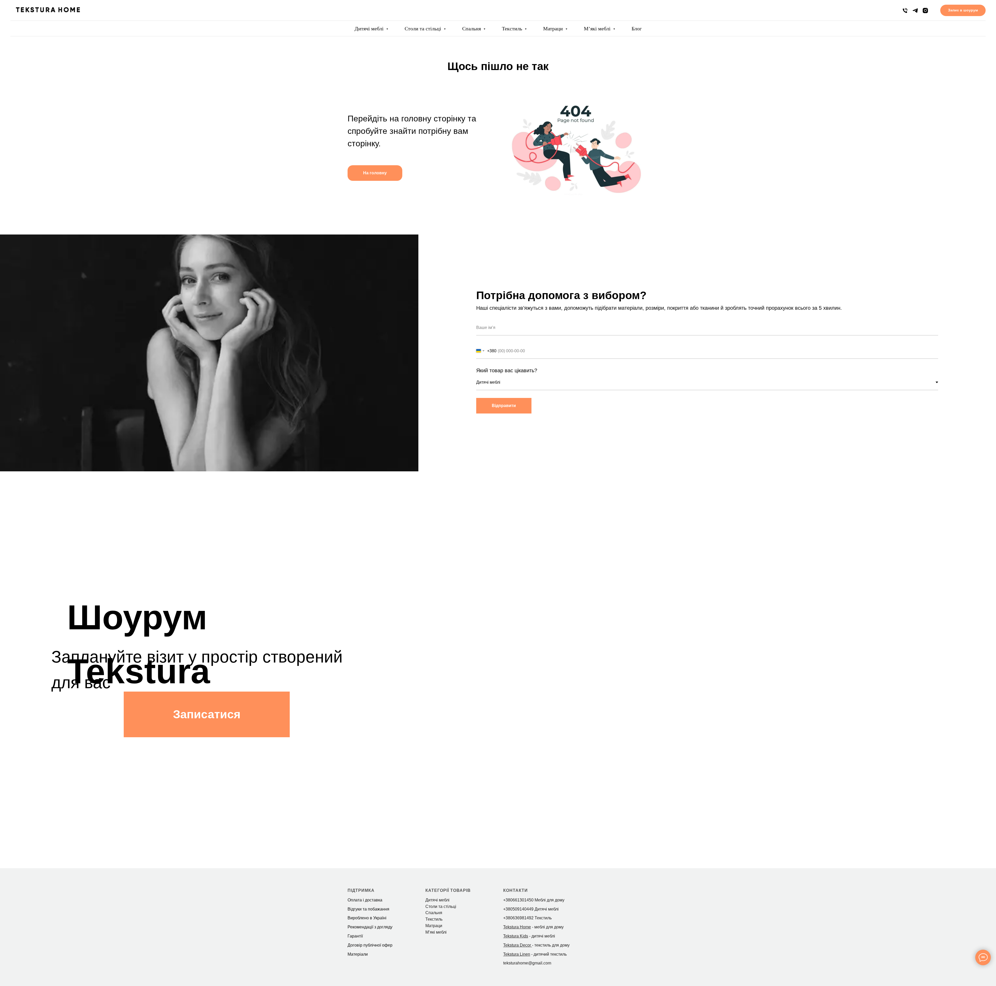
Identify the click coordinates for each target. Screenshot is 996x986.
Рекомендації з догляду (370, 927)
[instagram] (925, 10)
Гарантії (355, 936)
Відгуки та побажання (368, 909)
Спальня (472, 28)
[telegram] (915, 10)
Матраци (553, 28)
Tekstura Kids (515, 936)
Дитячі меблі (370, 28)
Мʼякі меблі (598, 28)
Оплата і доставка (365, 900)
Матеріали (358, 954)
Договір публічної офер (370, 945)
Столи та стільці (423, 28)
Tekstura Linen (516, 954)
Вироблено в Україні (367, 918)
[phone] (905, 10)
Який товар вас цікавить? (506, 370)
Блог (637, 28)
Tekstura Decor (517, 945)
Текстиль (512, 28)
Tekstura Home (517, 927)
